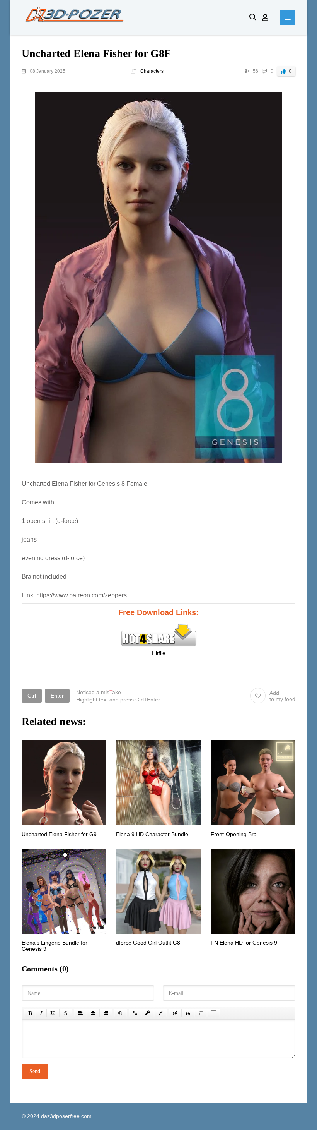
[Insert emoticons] (120, 1013)
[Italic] (41, 1013)
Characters (152, 71)
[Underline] (53, 1013)
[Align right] (105, 1013)
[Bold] (30, 1013)
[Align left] (80, 1013)
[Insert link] (135, 1013)
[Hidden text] (175, 1013)
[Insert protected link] (147, 1013)
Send (34, 1071)
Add (282, 696)
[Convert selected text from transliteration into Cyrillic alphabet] (200, 1013)
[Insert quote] (187, 1013)
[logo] (130, 17)
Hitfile (158, 653)
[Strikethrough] (65, 1013)
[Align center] (93, 1013)
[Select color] (160, 1013)
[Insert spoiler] (213, 1013)
